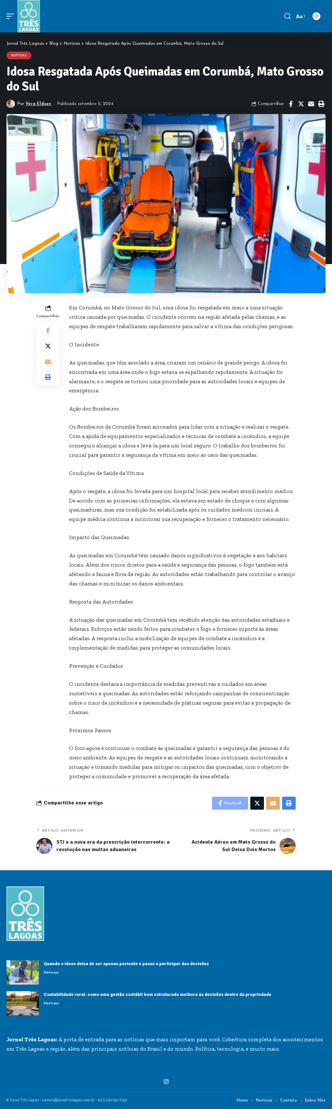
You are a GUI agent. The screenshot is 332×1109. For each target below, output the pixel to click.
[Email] (310, 104)
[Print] (321, 104)
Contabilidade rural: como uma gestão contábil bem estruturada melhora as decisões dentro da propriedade (157, 994)
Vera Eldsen (38, 104)
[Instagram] (166, 1082)
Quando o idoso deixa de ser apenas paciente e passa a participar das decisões (127, 963)
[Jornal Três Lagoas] (29, 16)
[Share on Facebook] (290, 104)
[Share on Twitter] (300, 104)
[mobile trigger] (12, 16)
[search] (287, 16)
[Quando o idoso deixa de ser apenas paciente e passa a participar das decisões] (22, 972)
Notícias (19, 55)
